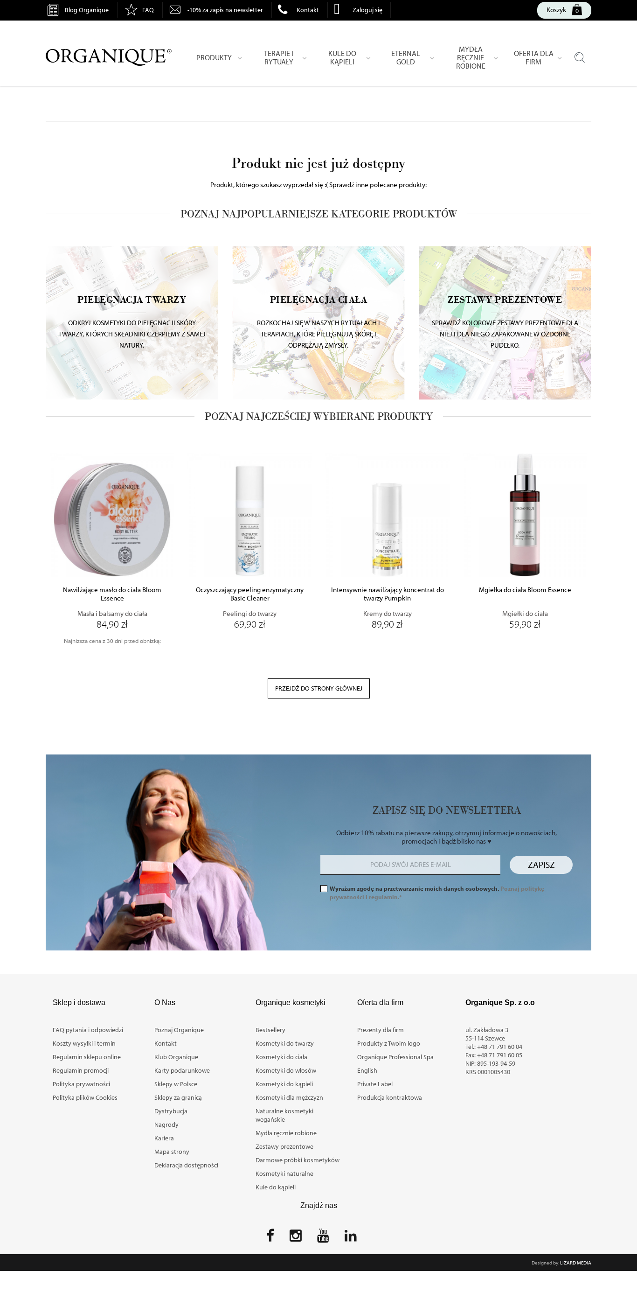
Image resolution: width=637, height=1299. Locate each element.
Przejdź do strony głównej (318, 688)
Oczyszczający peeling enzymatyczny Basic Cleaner (250, 594)
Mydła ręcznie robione (286, 1133)
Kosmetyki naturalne (284, 1173)
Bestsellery (270, 1030)
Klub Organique (176, 1057)
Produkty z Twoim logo (388, 1043)
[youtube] (323, 1238)
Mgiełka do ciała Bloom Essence (525, 590)
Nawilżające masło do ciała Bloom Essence (112, 594)
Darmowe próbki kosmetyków (297, 1160)
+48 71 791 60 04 (499, 1046)
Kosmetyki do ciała (281, 1057)
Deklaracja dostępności (186, 1165)
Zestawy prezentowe (284, 1146)
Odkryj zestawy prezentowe (505, 309)
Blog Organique (87, 10)
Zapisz (541, 864)
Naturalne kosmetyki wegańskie (284, 1115)
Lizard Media (575, 1262)
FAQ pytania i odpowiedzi (88, 1030)
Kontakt (308, 10)
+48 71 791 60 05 (499, 1055)
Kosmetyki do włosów (286, 1070)
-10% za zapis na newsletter (225, 10)
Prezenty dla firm (380, 1030)
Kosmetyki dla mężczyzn (289, 1097)
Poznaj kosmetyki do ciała (318, 309)
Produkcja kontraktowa (389, 1097)
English (367, 1070)
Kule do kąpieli (276, 1187)
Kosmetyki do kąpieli (284, 1084)
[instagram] (296, 1238)
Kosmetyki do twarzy (285, 1043)
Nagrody (166, 1124)
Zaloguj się (367, 10)
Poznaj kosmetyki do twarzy (132, 309)
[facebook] (270, 1238)
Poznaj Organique (179, 1030)
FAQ (148, 10)
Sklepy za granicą (178, 1097)
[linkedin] (351, 1238)
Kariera (164, 1138)
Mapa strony (171, 1151)
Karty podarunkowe (182, 1070)
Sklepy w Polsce (175, 1084)
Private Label (375, 1084)
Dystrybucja (170, 1111)
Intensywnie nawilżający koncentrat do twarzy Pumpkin (387, 594)
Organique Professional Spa (395, 1057)
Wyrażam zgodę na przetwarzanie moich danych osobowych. (437, 893)
